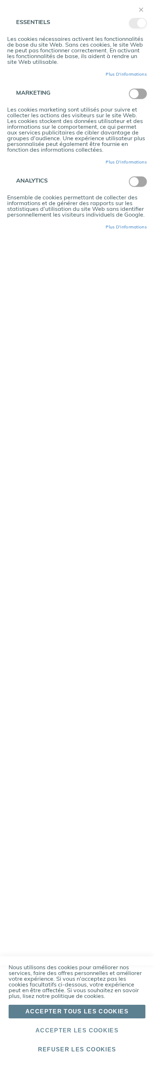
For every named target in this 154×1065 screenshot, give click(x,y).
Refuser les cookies (77, 1049)
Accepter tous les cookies (77, 1011)
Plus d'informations (126, 74)
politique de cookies (77, 996)
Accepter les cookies (77, 1030)
